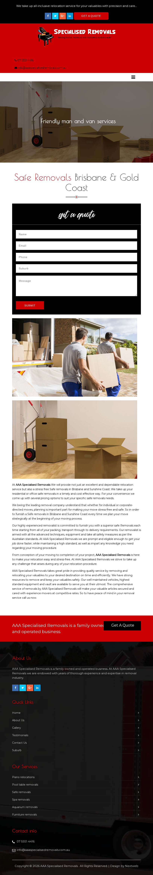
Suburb (16, 750)
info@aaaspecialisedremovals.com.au (42, 67)
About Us (18, 720)
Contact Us (19, 742)
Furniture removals (24, 814)
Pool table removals (25, 784)
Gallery (16, 727)
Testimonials (20, 735)
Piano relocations (23, 777)
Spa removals (21, 799)
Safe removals (21, 792)
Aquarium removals (25, 807)
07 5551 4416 (25, 60)
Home (16, 712)
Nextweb (131, 866)
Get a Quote (122, 625)
